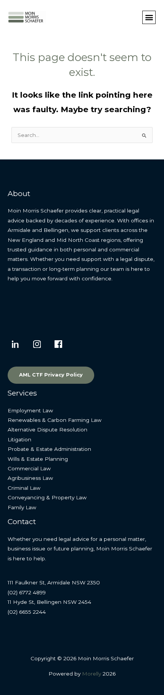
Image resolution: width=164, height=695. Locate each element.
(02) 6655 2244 (27, 612)
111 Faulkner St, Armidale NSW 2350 (54, 582)
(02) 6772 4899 (27, 592)
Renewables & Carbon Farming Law (54, 420)
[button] (149, 17)
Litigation (19, 439)
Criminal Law (24, 488)
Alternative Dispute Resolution (47, 429)
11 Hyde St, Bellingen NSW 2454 (49, 602)
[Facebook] (58, 344)
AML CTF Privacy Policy (51, 375)
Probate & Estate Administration (49, 449)
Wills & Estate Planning (38, 459)
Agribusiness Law (30, 478)
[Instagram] (37, 344)
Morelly (91, 674)
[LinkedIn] (16, 344)
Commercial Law (29, 468)
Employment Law (30, 410)
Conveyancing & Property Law (47, 497)
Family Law (22, 507)
